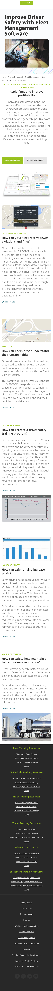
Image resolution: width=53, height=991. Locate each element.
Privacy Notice (26, 902)
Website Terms (27, 908)
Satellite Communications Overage (26, 955)
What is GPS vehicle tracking (26, 782)
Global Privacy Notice (26, 937)
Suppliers (19, 961)
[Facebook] (17, 976)
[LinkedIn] (29, 976)
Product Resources (26, 932)
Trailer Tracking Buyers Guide (26, 833)
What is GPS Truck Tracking (26, 806)
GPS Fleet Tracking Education (27, 926)
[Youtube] (35, 976)
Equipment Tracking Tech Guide (26, 877)
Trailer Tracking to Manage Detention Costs (26, 837)
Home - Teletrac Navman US (12, 77)
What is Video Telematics (26, 861)
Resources (12, 80)
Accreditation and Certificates (26, 943)
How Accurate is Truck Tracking (26, 811)
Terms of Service (26, 914)
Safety (4, 80)
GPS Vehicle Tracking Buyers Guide (26, 778)
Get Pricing (26, 3)
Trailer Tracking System (26, 829)
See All (26, 766)
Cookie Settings (31, 961)
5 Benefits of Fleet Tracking (26, 762)
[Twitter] (23, 976)
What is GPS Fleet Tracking (26, 754)
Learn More (8, 302)
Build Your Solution (12, 160)
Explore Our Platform (35, 160)
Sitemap (26, 920)
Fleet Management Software (35, 77)
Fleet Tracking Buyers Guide (26, 758)
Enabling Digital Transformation (26, 786)
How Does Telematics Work (26, 857)
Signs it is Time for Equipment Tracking (26, 886)
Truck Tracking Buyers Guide (26, 802)
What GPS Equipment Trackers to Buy (26, 882)
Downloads (26, 949)
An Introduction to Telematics (26, 853)
